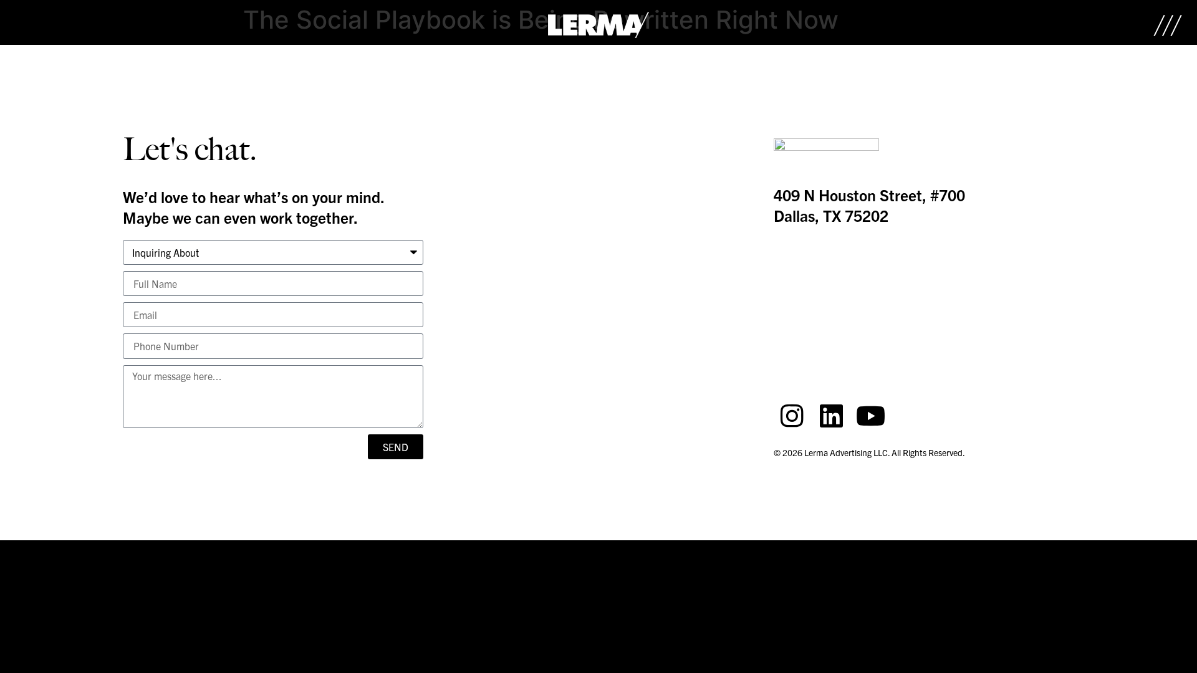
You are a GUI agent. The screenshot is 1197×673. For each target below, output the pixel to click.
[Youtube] (870, 416)
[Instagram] (792, 416)
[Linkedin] (831, 416)
